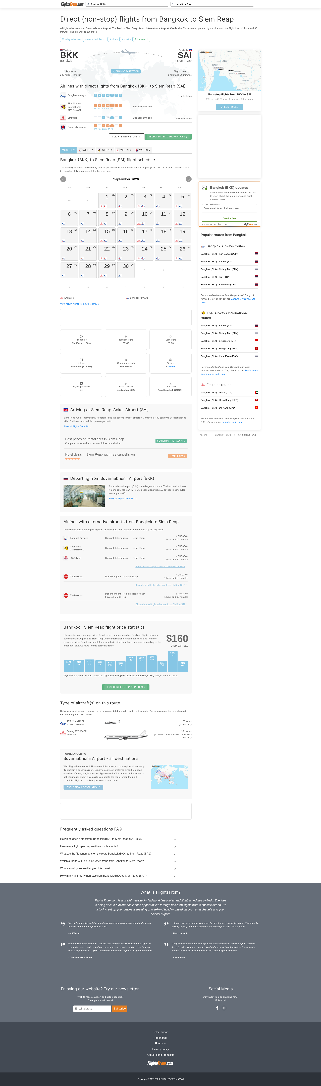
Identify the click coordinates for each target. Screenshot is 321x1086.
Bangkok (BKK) (223, 434)
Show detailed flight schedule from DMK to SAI (160, 604)
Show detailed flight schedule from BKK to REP (160, 566)
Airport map (160, 1037)
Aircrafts (126, 39)
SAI (185, 55)
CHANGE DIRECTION (127, 71)
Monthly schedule (71, 39)
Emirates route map (232, 422)
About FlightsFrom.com (160, 1054)
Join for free (229, 218)
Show (171, 366)
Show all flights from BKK (122, 498)
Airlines (114, 39)
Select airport (160, 1032)
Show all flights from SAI (77, 426)
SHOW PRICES (166, 136)
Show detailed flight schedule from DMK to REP (160, 585)
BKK (69, 55)
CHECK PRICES (229, 107)
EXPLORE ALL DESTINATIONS (83, 787)
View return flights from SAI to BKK (78, 303)
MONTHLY (68, 150)
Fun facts (160, 1043)
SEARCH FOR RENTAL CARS (171, 441)
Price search (141, 39)
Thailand (202, 434)
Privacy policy (160, 1049)
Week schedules (94, 39)
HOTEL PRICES (177, 456)
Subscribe (120, 1008)
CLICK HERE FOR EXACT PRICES (124, 687)
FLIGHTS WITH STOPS (125, 136)
